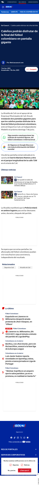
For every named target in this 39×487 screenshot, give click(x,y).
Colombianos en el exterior (14, 341)
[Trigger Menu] (3, 7)
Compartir (33, 69)
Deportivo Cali (9, 267)
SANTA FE (14, 12)
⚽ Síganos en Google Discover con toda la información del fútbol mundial (21, 147)
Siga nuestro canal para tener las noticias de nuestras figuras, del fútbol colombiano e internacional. (21, 137)
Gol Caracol (22, 2)
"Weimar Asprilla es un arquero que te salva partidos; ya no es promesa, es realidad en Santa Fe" (20, 373)
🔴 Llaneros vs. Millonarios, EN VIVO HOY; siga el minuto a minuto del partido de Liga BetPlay (20, 334)
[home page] (2, 2)
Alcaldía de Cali (25, 267)
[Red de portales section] (36, 449)
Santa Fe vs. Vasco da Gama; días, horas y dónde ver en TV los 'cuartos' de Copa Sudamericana (26, 197)
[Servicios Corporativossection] (36, 455)
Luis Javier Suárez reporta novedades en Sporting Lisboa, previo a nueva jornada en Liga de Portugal (20, 360)
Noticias (27, 465)
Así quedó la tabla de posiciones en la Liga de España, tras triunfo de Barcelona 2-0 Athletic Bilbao (26, 182)
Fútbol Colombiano (11, 313)
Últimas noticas (11, 2)
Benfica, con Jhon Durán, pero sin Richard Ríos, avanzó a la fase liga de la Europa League (20, 346)
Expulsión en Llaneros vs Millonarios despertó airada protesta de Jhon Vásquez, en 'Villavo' (18, 320)
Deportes (16, 465)
